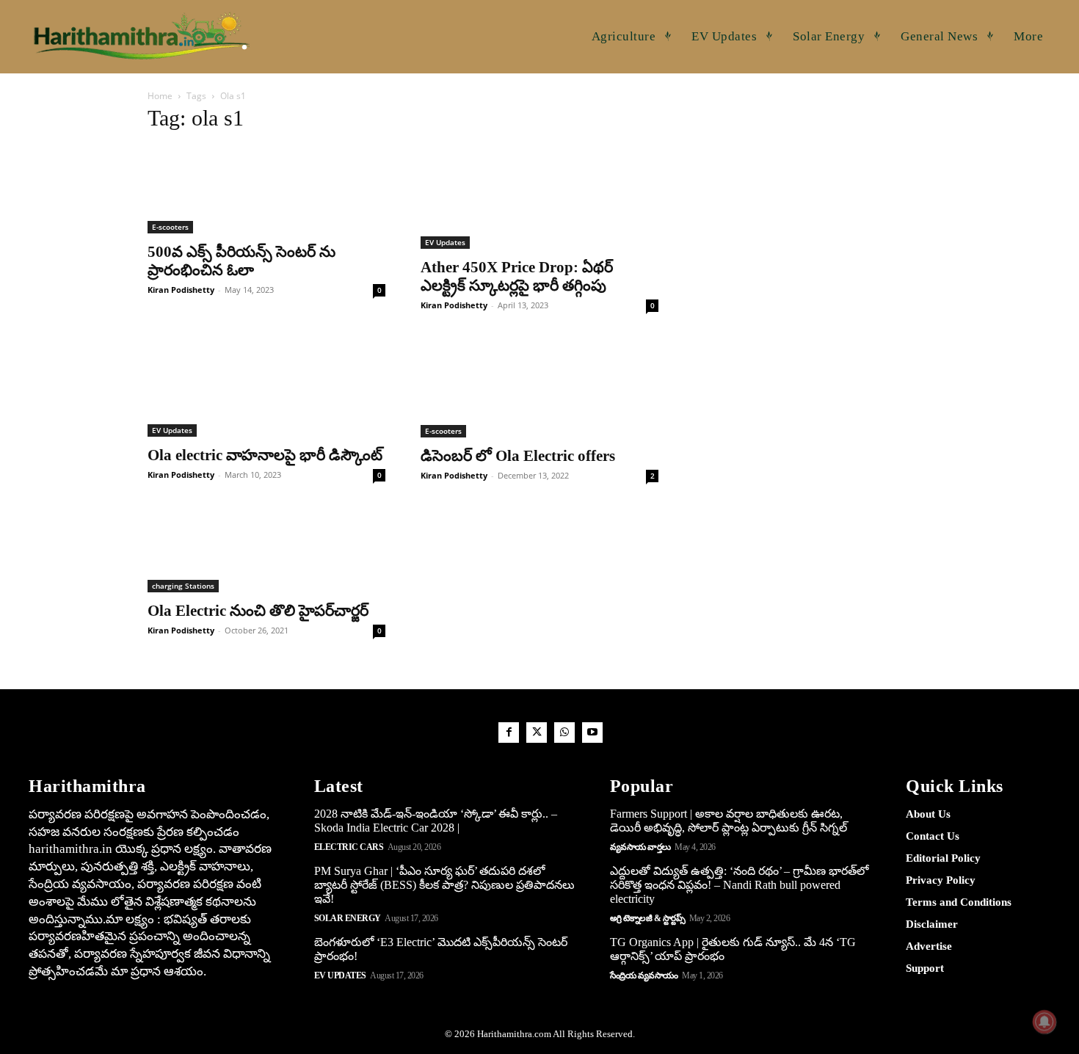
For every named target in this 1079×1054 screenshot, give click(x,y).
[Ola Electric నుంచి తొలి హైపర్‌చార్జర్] (266, 548)
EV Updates (445, 242)
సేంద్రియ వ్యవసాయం (644, 975)
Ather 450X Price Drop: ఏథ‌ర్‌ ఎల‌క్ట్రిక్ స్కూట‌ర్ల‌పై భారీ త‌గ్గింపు (517, 276)
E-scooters (170, 227)
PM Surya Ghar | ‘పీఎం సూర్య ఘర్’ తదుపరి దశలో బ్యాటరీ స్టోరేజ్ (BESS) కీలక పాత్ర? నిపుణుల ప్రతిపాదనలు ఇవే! (444, 885)
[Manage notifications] (1044, 1021)
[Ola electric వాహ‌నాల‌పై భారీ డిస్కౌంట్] (266, 386)
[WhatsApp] (564, 732)
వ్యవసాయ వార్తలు (640, 847)
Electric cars (349, 847)
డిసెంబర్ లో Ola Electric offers (518, 456)
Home (160, 96)
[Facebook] (508, 732)
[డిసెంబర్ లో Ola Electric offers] (539, 386)
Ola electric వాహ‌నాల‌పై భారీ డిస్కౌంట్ (265, 455)
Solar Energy (347, 918)
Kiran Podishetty (181, 289)
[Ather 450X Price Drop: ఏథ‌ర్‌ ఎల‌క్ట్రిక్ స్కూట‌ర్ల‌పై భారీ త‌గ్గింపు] (539, 197)
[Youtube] (592, 732)
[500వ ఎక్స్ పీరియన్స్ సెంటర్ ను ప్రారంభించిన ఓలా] (266, 189)
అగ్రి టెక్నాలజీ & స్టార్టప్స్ (648, 918)
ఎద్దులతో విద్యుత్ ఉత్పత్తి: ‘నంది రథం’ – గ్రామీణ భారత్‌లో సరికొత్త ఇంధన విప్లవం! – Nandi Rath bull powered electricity (739, 885)
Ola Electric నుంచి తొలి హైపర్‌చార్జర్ (258, 610)
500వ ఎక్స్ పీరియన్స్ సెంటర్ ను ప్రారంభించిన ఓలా (241, 261)
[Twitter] (536, 732)
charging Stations (183, 586)
